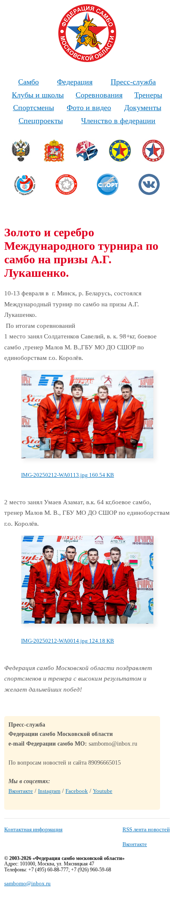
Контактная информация (33, 829)
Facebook (76, 791)
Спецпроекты (41, 120)
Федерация (74, 82)
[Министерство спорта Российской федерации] (21, 160)
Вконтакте (20, 791)
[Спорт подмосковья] (108, 193)
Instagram (49, 791)
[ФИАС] (87, 160)
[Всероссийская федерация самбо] (153, 160)
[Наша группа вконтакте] (149, 193)
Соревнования (99, 95)
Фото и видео (89, 107)
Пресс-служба (133, 82)
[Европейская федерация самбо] (120, 160)
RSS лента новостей (146, 829)
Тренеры (148, 95)
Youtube (102, 791)
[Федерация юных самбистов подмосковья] (66, 193)
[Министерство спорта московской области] (54, 160)
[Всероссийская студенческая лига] (25, 193)
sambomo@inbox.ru (27, 883)
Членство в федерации (118, 120)
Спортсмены (33, 107)
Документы (142, 107)
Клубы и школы (38, 95)
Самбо (28, 82)
